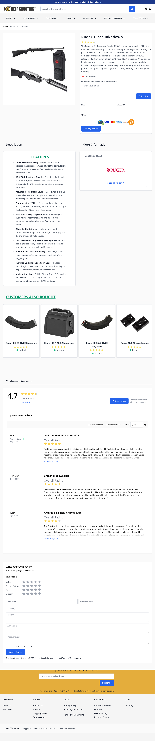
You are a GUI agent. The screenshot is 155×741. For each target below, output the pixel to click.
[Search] (132, 9)
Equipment (29, 18)
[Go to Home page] (19, 8)
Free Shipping (100, 713)
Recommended (114, 425)
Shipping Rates (40, 713)
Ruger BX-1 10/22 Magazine (59, 342)
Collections (139, 18)
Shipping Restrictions (73, 709)
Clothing (51, 18)
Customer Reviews (102, 705)
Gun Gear (88, 18)
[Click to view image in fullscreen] (39, 69)
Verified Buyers (96, 425)
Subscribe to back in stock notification (99, 81)
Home (5, 26)
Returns (37, 709)
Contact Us (38, 705)
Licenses (98, 709)
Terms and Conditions (74, 714)
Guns (69, 18)
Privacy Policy (70, 705)
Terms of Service (69, 658)
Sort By (126, 425)
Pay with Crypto (101, 717)
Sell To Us (7, 709)
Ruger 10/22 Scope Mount (135, 342)
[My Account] (146, 9)
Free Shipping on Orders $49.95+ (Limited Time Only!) (76, 2)
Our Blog (129, 705)
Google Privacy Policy (49, 658)
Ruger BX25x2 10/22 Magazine (97, 344)
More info (25, 402)
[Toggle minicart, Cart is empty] (150, 9)
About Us (7, 705)
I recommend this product (22, 646)
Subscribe (107, 682)
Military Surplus (113, 18)
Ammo (9, 18)
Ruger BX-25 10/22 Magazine (21, 342)
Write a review (119, 401)
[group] (88, 42)
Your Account (39, 717)
